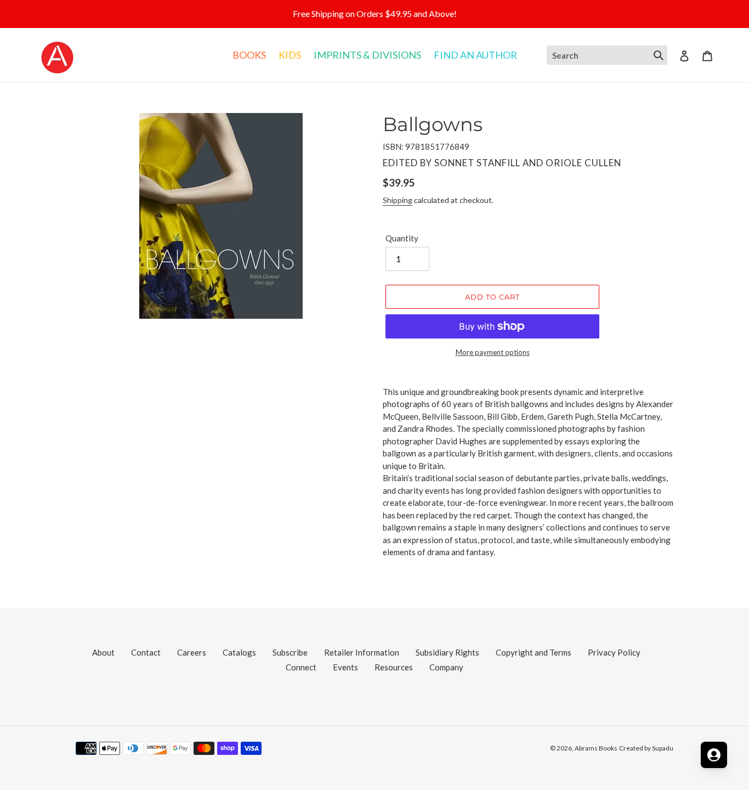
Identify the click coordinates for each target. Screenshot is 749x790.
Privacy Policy (614, 652)
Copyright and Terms (533, 652)
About (103, 652)
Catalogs (239, 652)
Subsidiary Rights (447, 652)
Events (345, 667)
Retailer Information (361, 652)
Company (446, 667)
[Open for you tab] (714, 755)
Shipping (397, 200)
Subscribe (290, 652)
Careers (191, 652)
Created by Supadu (646, 748)
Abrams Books (596, 748)
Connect (301, 667)
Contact (146, 652)
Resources (393, 667)
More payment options (493, 352)
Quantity (401, 238)
